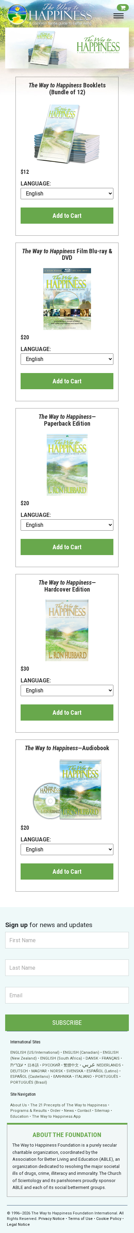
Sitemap (102, 1110)
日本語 (33, 1065)
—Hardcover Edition (67, 586)
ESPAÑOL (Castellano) (30, 1076)
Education (19, 1116)
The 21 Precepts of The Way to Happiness (68, 1105)
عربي (88, 1064)
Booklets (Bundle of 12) (67, 89)
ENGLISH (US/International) (34, 1052)
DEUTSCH (19, 1071)
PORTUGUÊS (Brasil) (28, 1082)
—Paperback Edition (67, 420)
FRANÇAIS (111, 1058)
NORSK (56, 1071)
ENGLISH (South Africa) (61, 1058)
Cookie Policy (108, 1218)
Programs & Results (28, 1110)
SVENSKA (74, 1071)
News (69, 1110)
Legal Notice (18, 1224)
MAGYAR (39, 1071)
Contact (84, 1110)
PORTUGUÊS (106, 1076)
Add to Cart (67, 215)
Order (55, 1110)
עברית (16, 1064)
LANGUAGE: (36, 183)
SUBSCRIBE (67, 1023)
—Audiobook (67, 748)
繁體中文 (71, 1065)
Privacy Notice (51, 1218)
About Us (18, 1105)
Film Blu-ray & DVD (67, 254)
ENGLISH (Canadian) (81, 1052)
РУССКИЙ (51, 1065)
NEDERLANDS (109, 1065)
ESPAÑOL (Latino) (102, 1071)
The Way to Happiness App (56, 1116)
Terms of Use (80, 1218)
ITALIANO (83, 1076)
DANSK (92, 1058)
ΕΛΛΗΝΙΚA (62, 1076)
